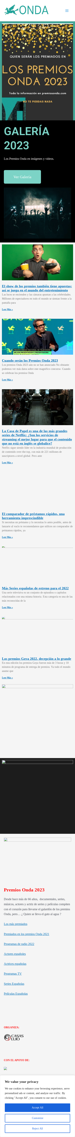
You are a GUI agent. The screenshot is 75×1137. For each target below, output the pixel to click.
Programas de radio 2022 (19, 944)
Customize (37, 1118)
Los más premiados (15, 924)
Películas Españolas (16, 993)
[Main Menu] (67, 10)
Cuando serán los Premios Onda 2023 (30, 360)
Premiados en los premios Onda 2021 (26, 934)
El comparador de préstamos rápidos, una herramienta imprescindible (33, 516)
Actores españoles (15, 953)
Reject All (37, 1128)
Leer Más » (7, 309)
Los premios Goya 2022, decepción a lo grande (36, 659)
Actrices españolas (15, 963)
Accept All (37, 1107)
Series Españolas (14, 983)
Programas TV (13, 973)
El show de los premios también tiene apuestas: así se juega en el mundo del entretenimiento (37, 288)
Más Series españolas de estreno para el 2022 (35, 588)
